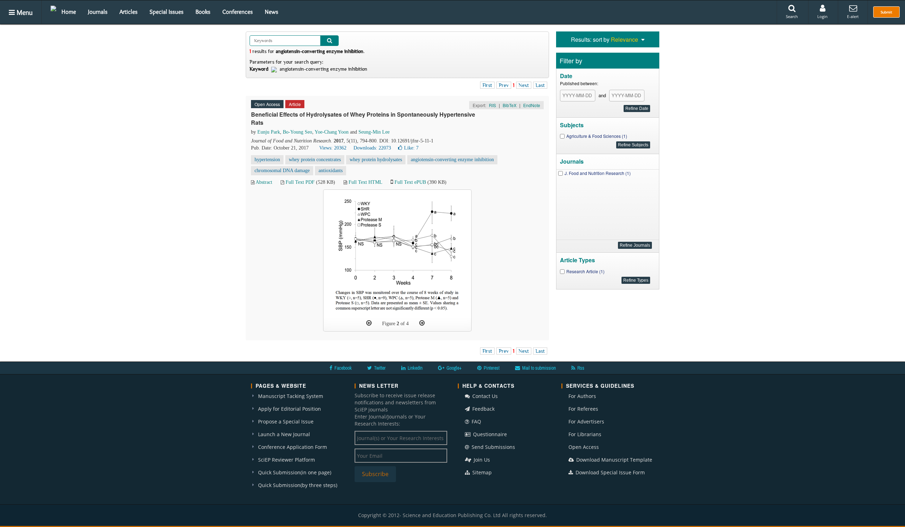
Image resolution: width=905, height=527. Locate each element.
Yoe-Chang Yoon (332, 132)
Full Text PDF (300, 182)
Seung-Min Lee (374, 132)
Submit (886, 12)
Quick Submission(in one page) (294, 472)
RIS (492, 105)
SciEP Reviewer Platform (286, 459)
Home (69, 11)
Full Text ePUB (410, 182)
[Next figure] (422, 323)
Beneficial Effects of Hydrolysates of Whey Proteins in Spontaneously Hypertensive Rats (363, 118)
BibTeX (509, 105)
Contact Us (484, 396)
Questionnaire (489, 434)
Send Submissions (492, 447)
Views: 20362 (332, 148)
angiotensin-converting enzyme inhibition (452, 159)
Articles (128, 11)
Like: (411, 148)
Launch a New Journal (284, 434)
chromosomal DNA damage (282, 170)
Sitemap (481, 472)
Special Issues (166, 11)
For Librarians (584, 434)
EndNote (531, 105)
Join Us (481, 459)
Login (822, 16)
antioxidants (331, 170)
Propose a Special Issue (286, 421)
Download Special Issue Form (609, 472)
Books (202, 11)
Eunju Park (268, 132)
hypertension (267, 159)
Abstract (264, 182)
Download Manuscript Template (613, 459)
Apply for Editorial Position (289, 408)
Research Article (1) (585, 271)
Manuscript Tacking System (290, 396)
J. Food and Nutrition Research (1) (598, 173)
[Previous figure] (369, 323)
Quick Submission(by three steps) (297, 485)
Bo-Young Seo (297, 132)
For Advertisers (586, 421)
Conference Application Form (292, 447)
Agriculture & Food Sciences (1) (596, 136)
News (271, 11)
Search (792, 16)
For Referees (583, 408)
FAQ (475, 421)
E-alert (853, 16)
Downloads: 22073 (372, 148)
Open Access (583, 447)
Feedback (483, 408)
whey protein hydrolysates (376, 159)
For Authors (582, 396)
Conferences (237, 11)
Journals (97, 11)
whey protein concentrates (315, 159)
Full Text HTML (365, 182)
